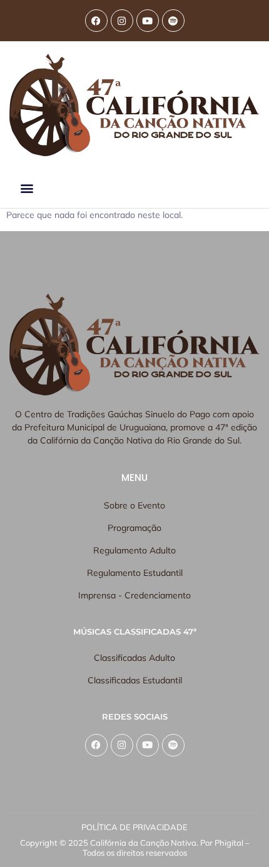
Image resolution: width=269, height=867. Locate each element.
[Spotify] (173, 20)
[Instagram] (122, 20)
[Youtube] (147, 20)
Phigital (229, 843)
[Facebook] (96, 20)
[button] (26, 188)
